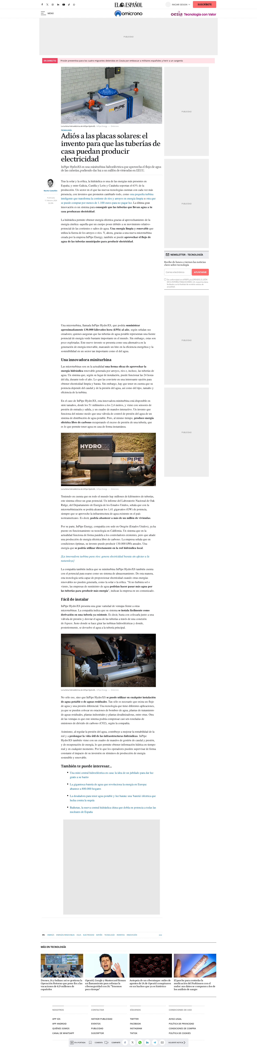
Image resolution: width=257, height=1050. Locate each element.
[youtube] (63, 4)
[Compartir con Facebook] (126, 1042)
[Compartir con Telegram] (155, 1042)
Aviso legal (175, 1018)
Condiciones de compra (182, 1028)
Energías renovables (65, 935)
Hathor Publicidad (101, 1018)
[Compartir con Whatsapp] (140, 1042)
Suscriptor (97, 1033)
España (99, 935)
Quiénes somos (60, 1028)
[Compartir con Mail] (163, 1042)
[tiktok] (69, 4)
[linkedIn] (58, 4)
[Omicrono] (128, 13)
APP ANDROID (59, 1023)
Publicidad (97, 1028)
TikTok (133, 1033)
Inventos (121, 935)
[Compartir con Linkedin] (148, 1042)
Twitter (134, 1018)
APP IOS (56, 1018)
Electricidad (88, 935)
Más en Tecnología (53, 947)
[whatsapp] (74, 4)
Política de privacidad (181, 1023)
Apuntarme (200, 272)
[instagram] (52, 4)
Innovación (132, 935)
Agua (79, 935)
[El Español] (128, 4)
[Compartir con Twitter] (133, 1042)
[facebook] (42, 4)
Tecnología (66, 130)
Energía (50, 935)
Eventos (96, 1023)
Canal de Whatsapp (63, 1033)
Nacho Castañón (50, 191)
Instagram (136, 1028)
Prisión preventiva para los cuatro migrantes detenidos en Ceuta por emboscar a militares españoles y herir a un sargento (122, 60)
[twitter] (47, 4)
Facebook (135, 1023)
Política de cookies (180, 1033)
